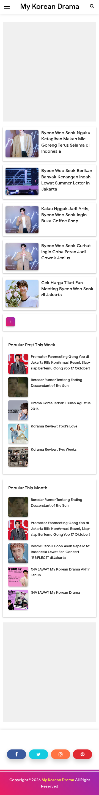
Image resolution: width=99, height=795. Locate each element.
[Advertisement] (49, 72)
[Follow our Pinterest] (82, 754)
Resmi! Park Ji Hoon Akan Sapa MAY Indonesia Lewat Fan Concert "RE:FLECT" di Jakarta (60, 552)
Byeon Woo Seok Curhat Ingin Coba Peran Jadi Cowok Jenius (66, 252)
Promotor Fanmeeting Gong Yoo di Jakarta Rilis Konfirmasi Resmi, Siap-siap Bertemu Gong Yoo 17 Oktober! (60, 362)
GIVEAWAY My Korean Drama (55, 592)
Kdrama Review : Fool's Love (54, 426)
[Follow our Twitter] (38, 754)
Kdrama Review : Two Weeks (53, 449)
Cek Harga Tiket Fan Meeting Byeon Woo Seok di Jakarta (67, 289)
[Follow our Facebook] (16, 754)
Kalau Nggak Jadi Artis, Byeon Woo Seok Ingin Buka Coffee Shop (65, 215)
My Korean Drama (58, 780)
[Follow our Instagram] (60, 754)
